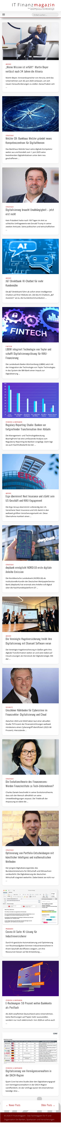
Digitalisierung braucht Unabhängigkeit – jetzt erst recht (30, 211)
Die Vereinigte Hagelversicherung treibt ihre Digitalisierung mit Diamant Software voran (29, 640)
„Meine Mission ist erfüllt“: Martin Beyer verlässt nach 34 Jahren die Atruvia (27, 68)
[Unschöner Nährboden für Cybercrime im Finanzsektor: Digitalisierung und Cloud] (30, 685)
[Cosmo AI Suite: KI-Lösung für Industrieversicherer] (30, 907)
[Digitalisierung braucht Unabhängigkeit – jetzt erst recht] (30, 185)
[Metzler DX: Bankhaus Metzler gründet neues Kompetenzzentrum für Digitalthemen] (30, 114)
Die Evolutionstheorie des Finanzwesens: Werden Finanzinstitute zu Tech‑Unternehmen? (30, 783)
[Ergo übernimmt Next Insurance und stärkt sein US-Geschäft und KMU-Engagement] (30, 471)
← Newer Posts (13, 1105)
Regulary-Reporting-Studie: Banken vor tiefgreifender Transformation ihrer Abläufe (28, 426)
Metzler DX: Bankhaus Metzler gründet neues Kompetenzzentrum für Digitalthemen (29, 140)
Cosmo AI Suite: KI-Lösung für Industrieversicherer (21, 933)
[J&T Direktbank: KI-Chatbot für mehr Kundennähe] (30, 256)
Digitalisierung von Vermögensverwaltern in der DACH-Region (28, 1072)
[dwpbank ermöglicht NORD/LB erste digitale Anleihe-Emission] (30, 543)
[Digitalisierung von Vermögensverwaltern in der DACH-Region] (30, 1048)
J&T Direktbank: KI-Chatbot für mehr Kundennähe (24, 282)
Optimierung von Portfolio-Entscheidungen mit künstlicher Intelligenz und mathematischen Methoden (30, 856)
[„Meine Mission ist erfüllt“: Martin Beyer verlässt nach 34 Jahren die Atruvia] (30, 41)
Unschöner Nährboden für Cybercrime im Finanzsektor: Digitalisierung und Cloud (27, 711)
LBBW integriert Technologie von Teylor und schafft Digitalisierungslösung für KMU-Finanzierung (28, 353)
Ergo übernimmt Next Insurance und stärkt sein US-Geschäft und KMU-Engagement (30, 497)
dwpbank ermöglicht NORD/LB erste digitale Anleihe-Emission (29, 569)
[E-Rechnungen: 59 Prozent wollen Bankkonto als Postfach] (30, 978)
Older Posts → (48, 1105)
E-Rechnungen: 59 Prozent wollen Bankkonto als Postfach (29, 1004)
